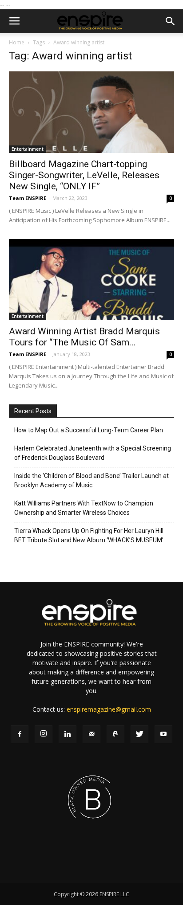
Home (16, 42)
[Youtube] (163, 734)
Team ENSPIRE (27, 198)
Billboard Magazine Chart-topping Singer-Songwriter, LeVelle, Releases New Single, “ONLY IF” (84, 175)
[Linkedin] (67, 734)
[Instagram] (43, 734)
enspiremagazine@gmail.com (109, 709)
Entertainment (28, 149)
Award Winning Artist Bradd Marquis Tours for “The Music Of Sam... (84, 337)
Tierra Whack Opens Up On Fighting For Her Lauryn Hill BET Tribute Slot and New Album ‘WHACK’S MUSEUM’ (88, 535)
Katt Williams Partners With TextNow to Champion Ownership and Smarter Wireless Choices (83, 508)
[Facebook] (19, 734)
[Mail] (91, 734)
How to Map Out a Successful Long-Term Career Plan (88, 430)
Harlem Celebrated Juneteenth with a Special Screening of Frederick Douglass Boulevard (92, 453)
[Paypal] (115, 734)
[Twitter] (139, 734)
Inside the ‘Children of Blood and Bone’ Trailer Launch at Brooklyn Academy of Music (91, 480)
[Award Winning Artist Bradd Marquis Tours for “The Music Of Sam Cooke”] (91, 280)
